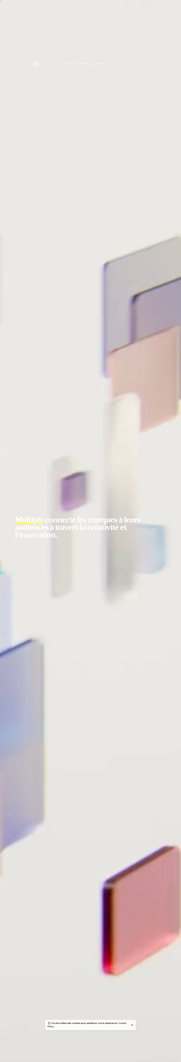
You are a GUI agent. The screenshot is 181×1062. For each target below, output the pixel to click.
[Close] (132, 1025)
